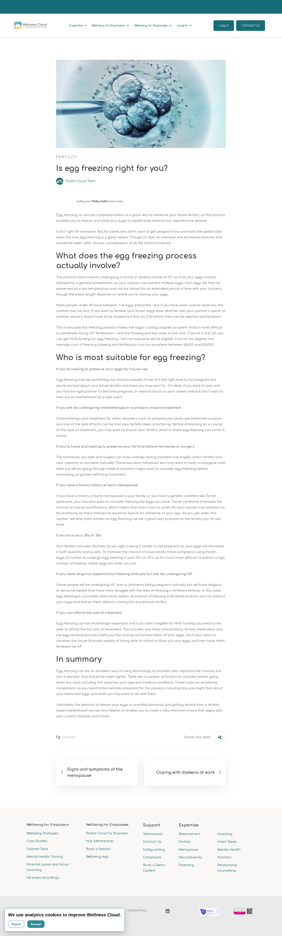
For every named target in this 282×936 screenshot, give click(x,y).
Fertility (66, 157)
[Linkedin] (168, 911)
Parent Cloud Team (80, 181)
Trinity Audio (99, 201)
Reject (16, 924)
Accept (36, 924)
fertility (69, 737)
